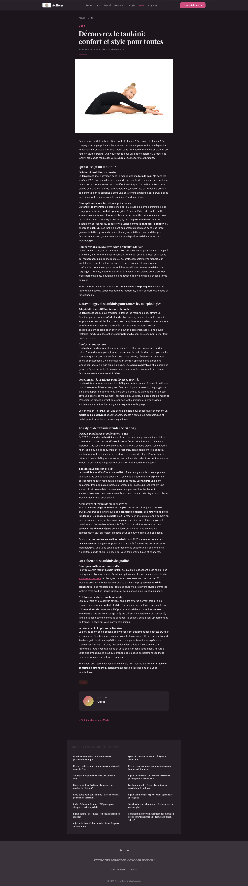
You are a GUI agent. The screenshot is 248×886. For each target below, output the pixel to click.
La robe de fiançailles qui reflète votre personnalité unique (92, 758)
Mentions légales (118, 869)
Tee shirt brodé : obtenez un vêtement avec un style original (151, 806)
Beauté (107, 5)
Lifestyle (131, 5)
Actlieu (57, 5)
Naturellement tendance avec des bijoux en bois (94, 777)
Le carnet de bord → (193, 5)
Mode (141, 5)
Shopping (152, 5)
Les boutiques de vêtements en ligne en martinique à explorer (147, 786)
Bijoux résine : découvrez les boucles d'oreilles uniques (96, 815)
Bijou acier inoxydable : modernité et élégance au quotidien (96, 825)
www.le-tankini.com (90, 578)
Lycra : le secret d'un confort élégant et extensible (147, 758)
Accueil (89, 5)
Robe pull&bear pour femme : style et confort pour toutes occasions (96, 796)
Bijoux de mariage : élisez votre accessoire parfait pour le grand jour (149, 777)
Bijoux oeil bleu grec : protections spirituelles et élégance (151, 796)
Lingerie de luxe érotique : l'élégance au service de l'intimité (93, 786)
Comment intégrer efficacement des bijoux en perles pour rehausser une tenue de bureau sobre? (151, 816)
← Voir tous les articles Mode (94, 720)
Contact (133, 869)
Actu (98, 5)
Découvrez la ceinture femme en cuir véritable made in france (96, 767)
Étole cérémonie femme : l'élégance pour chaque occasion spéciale (93, 806)
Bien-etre (118, 5)
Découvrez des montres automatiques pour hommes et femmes (149, 767)
